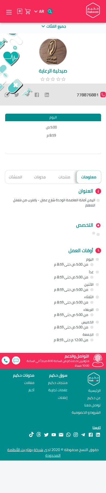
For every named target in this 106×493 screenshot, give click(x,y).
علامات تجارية (57, 390)
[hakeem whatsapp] (68, 435)
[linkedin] (47, 95)
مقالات (29, 382)
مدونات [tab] (40, 176)
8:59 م (51, 135)
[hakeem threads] (38, 435)
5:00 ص (51, 127)
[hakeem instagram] (75, 435)
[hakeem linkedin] (98, 434)
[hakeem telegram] (83, 435)
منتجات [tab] (64, 176)
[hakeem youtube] (53, 435)
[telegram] (27, 95)
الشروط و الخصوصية (86, 412)
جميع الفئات (56, 26)
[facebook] (37, 95)
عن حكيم (94, 398)
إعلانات (62, 397)
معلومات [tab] (88, 176)
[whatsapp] (7, 95)
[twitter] (17, 95)
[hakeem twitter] (46, 435)
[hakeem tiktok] (31, 435)
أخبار (31, 390)
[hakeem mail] (61, 435)
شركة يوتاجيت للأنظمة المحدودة (34, 452)
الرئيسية (94, 390)
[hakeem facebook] (90, 435)
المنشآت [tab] (15, 176)
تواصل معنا (92, 405)
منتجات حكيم (57, 382)
